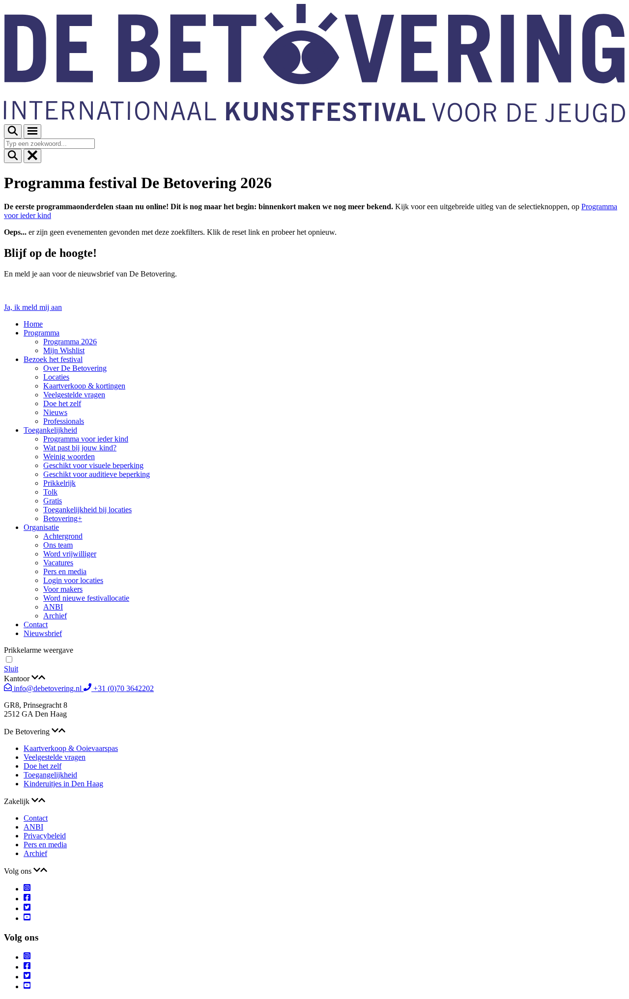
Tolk (50, 492)
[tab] (314, 678)
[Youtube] (27, 918)
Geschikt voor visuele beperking (93, 465)
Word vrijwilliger (69, 554)
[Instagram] (27, 889)
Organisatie (41, 527)
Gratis (52, 501)
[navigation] (314, 669)
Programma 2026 (70, 341)
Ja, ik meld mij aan (33, 307)
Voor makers (63, 589)
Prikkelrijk (59, 483)
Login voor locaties (73, 580)
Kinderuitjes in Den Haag (63, 783)
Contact (36, 624)
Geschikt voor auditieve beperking (96, 474)
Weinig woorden (69, 456)
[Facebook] (27, 898)
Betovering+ (62, 518)
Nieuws (55, 412)
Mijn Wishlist (64, 350)
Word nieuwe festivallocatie (86, 598)
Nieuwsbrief (43, 633)
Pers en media (64, 571)
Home (33, 324)
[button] (314, 678)
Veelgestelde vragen (74, 394)
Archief (55, 615)
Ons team (58, 545)
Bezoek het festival (53, 359)
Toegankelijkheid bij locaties (87, 509)
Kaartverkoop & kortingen (84, 386)
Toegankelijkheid (50, 430)
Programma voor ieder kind (85, 439)
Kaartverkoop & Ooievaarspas (71, 748)
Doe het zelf (62, 403)
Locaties (56, 377)
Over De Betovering (75, 368)
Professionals (63, 421)
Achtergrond (63, 536)
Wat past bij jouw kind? (79, 448)
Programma (41, 333)
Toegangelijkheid (50, 775)
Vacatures (58, 562)
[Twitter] (27, 908)
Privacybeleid (45, 836)
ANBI (53, 607)
